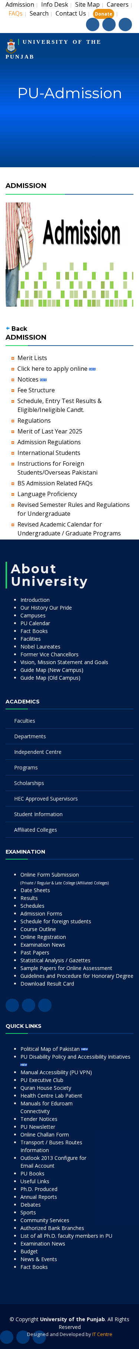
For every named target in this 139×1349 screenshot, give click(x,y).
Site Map (87, 4)
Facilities (30, 638)
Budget (29, 1251)
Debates (30, 1204)
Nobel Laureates (40, 646)
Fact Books (34, 630)
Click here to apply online (53, 369)
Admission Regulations (49, 442)
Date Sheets (35, 890)
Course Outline (38, 929)
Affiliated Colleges (35, 829)
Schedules (32, 905)
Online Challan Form (44, 1134)
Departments (30, 736)
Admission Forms (41, 913)
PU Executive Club (41, 1080)
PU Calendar (35, 623)
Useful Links (34, 1181)
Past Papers (34, 952)
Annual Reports (38, 1196)
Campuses (33, 615)
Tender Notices (38, 1118)
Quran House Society (45, 1087)
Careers (118, 4)
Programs (26, 767)
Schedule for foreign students (55, 921)
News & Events (38, 1259)
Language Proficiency (47, 494)
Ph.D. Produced (38, 1189)
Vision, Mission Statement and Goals (64, 662)
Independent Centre (38, 751)
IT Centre (102, 1334)
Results (29, 897)
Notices (28, 379)
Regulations (34, 420)
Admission (20, 4)
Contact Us (71, 13)
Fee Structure (36, 390)
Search (39, 13)
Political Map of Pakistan (50, 1048)
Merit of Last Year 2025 (49, 431)
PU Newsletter (37, 1126)
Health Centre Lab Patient (51, 1095)
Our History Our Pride (46, 607)
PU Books (32, 1173)
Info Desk (54, 4)
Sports (28, 1212)
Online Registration (43, 936)
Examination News (42, 944)
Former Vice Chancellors (49, 654)
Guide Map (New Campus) (51, 669)
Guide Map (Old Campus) (50, 677)
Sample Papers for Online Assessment (66, 968)
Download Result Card (47, 983)
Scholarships (29, 782)
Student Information (38, 814)
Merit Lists (32, 358)
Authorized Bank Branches (52, 1227)
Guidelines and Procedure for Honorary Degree (76, 975)
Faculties (24, 720)
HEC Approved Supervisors (46, 798)
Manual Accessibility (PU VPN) (56, 1072)
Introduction (35, 599)
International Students (48, 453)
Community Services (44, 1220)
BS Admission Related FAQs (55, 483)
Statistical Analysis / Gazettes (55, 960)
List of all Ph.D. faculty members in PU (66, 1235)
